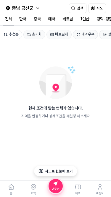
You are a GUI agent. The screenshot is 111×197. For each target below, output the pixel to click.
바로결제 (61, 34)
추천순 (14, 34)
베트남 (67, 19)
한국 (22, 19)
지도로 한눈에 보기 (59, 171)
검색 (80, 8)
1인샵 (85, 19)
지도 (99, 8)
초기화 (37, 34)
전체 (8, 19)
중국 (37, 19)
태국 (51, 19)
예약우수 (87, 34)
